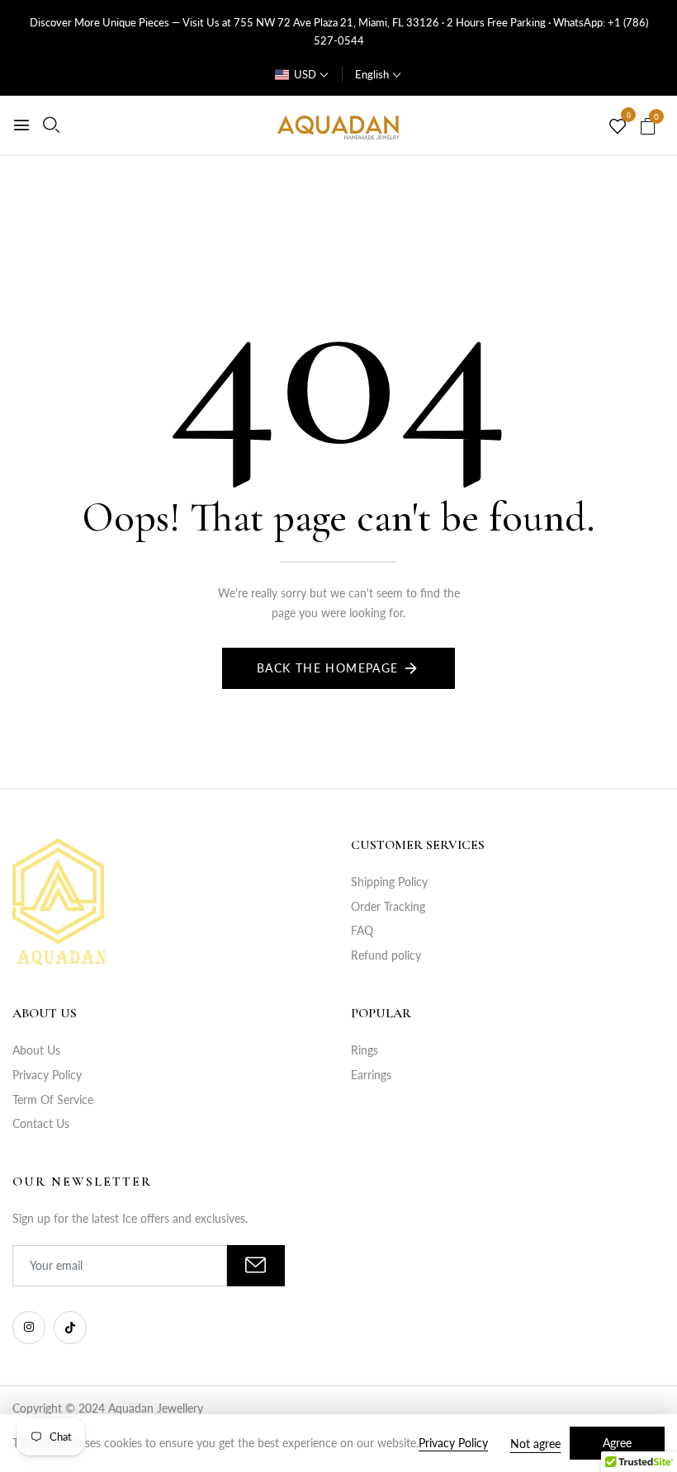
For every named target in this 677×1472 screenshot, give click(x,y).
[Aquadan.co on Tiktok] (70, 1327)
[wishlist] (617, 127)
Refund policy (386, 955)
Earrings (371, 1075)
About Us (36, 1050)
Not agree (535, 1444)
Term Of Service (52, 1099)
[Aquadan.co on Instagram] (28, 1327)
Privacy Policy (47, 1075)
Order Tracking (388, 906)
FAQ (362, 930)
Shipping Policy (389, 882)
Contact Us (40, 1123)
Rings (364, 1050)
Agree (617, 1443)
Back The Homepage (328, 668)
